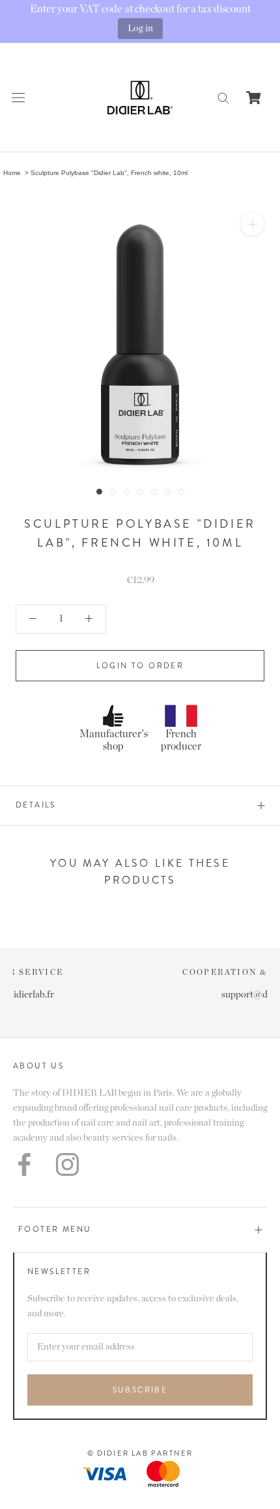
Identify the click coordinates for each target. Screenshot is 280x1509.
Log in (140, 28)
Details (36, 805)
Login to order (140, 666)
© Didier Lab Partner (140, 1453)
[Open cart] (253, 97)
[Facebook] (24, 1164)
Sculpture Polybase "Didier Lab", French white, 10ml (109, 172)
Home (12, 172)
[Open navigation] (18, 97)
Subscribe (140, 1390)
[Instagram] (67, 1164)
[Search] (223, 97)
